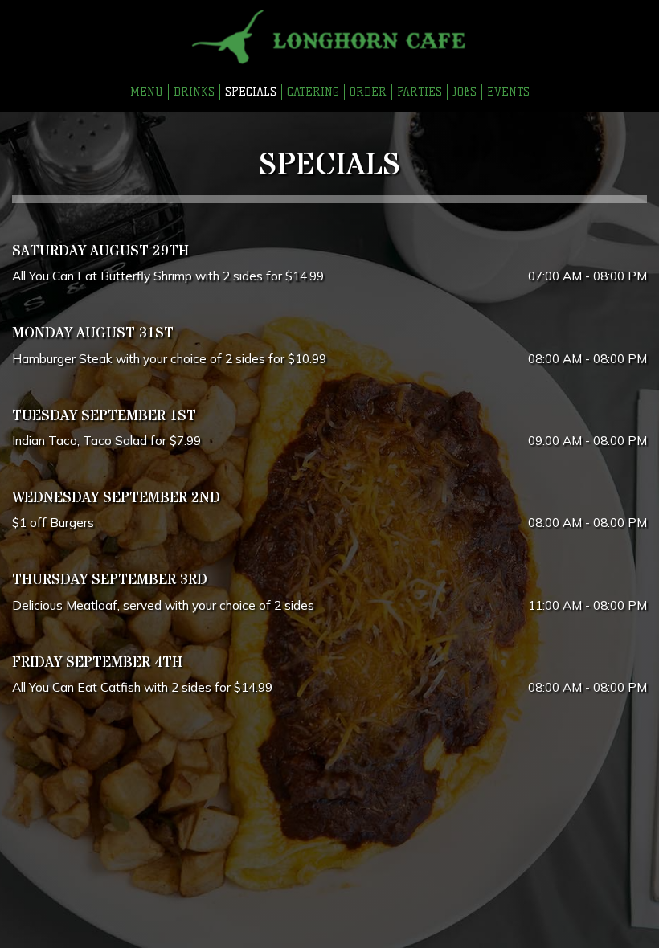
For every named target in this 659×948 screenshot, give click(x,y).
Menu (146, 92)
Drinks (194, 92)
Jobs (464, 92)
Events (508, 92)
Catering (313, 92)
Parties (419, 92)
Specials (250, 92)
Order (368, 92)
